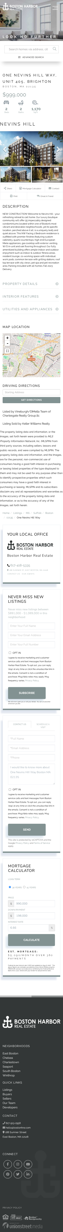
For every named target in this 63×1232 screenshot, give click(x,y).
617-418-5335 (20, 565)
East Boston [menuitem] (10, 1053)
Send (27, 829)
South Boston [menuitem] (11, 1071)
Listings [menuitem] (7, 1089)
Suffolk (37, 512)
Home (6, 512)
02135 (9, 517)
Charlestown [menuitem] (11, 1062)
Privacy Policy (32, 680)
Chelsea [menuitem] (8, 1057)
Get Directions (31, 400)
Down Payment (16, 910)
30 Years (17, 887)
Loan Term (14, 879)
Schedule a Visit (43, 726)
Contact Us (14, 574)
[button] (54, 49)
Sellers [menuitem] (7, 1098)
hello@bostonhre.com (18, 1127)
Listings (17, 512)
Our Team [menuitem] (9, 1103)
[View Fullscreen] (7, 351)
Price (11, 897)
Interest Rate (15, 922)
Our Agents (28, 574)
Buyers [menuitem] (7, 1094)
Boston (49, 512)
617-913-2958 (13, 1123)
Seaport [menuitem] (8, 1066)
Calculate (31, 940)
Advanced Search (33, 57)
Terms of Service (42, 843)
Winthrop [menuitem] (9, 1075)
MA (28, 512)
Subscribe (27, 693)
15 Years (31, 887)
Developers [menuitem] (10, 1107)
